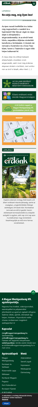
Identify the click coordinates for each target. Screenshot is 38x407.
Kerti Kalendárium (9, 385)
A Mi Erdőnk (7, 392)
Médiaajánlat (26, 369)
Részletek (5, 399)
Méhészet (5, 374)
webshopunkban (8, 343)
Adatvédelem (26, 358)
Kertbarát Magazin (9, 378)
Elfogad (6, 403)
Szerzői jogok (26, 361)
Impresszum (25, 365)
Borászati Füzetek (9, 389)
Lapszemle (6, 11)
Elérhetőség (25, 372)
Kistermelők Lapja (9, 370)
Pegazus (5, 381)
